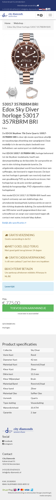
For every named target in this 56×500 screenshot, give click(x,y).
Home (7, 23)
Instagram (8, 444)
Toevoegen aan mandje (28, 308)
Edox (4, 128)
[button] (28, 313)
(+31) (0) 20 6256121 (11, 9)
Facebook (8, 441)
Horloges (6, 327)
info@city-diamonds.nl (30, 9)
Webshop (18, 23)
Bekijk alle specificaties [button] (13, 222)
